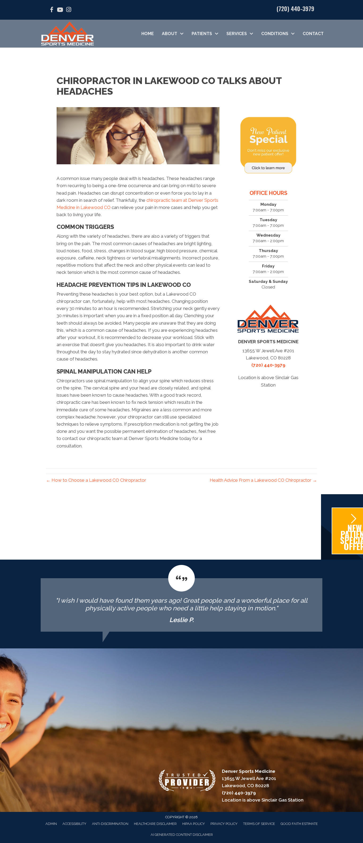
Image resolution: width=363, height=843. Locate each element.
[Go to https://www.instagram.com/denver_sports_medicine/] (68, 10)
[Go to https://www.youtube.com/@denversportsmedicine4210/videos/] (60, 10)
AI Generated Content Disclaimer (182, 835)
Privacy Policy (224, 824)
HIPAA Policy (193, 824)
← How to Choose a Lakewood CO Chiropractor (96, 480)
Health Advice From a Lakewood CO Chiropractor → (263, 480)
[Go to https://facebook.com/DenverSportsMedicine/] (51, 10)
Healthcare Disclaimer (155, 824)
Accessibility (74, 824)
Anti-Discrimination (110, 824)
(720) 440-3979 (295, 8)
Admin (51, 824)
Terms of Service (259, 824)
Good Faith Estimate (299, 824)
